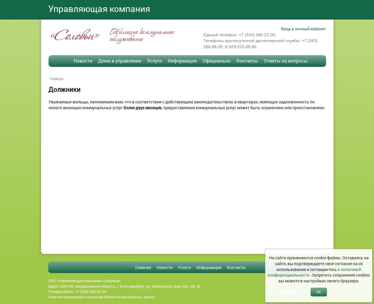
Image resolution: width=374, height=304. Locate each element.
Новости (83, 61)
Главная (56, 79)
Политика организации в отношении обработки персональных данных (101, 297)
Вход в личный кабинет (303, 29)
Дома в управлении (119, 61)
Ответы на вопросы (286, 61)
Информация (182, 61)
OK (318, 291)
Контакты (247, 61)
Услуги (154, 61)
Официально (216, 61)
